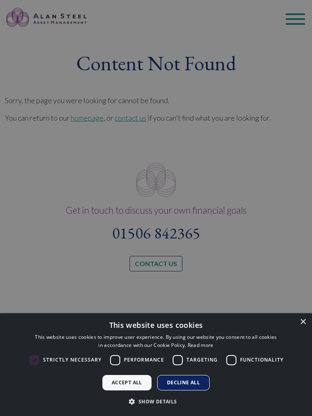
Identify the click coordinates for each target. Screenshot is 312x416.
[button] (156, 401)
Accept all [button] (127, 382)
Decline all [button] (183, 382)
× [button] (303, 322)
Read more (201, 345)
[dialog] (156, 364)
